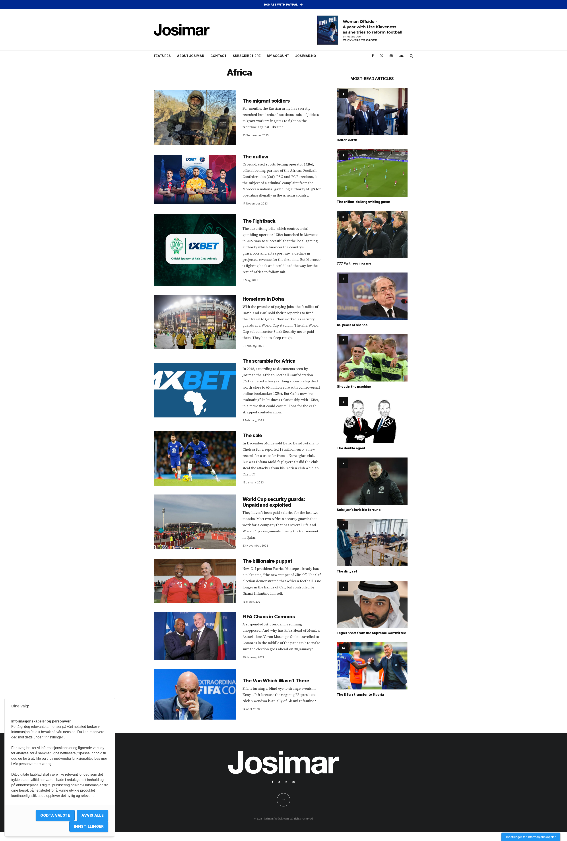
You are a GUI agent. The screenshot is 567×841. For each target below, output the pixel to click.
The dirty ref (347, 571)
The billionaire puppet (267, 561)
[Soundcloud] (401, 56)
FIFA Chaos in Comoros (269, 616)
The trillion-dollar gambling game (363, 202)
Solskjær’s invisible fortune (359, 510)
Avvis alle (93, 815)
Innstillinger (89, 826)
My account (278, 56)
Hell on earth (347, 140)
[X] (381, 56)
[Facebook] (373, 56)
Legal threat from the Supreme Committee (371, 633)
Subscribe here (247, 56)
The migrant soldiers (266, 101)
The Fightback (259, 221)
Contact (218, 56)
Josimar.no (305, 56)
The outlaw (255, 157)
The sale (252, 435)
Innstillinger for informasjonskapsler (531, 837)
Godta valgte (55, 815)
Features (162, 56)
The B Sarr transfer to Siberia (360, 694)
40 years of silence (352, 325)
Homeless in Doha (263, 299)
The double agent (351, 448)
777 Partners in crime (354, 263)
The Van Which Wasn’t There (276, 680)
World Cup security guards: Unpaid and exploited (274, 502)
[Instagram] (391, 56)
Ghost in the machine (354, 386)
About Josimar (190, 56)
